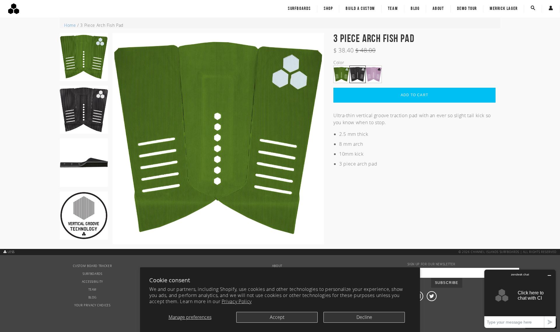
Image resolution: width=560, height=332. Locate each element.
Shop (328, 8)
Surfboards (299, 8)
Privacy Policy (237, 301)
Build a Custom (360, 8)
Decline (364, 317)
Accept (277, 317)
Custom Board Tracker (92, 266)
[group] (84, 59)
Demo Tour (467, 8)
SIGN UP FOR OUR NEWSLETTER (431, 264)
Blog (415, 8)
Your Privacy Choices (92, 305)
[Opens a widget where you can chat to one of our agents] (520, 298)
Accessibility (92, 282)
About (438, 8)
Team (393, 8)
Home (70, 25)
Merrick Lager (504, 8)
